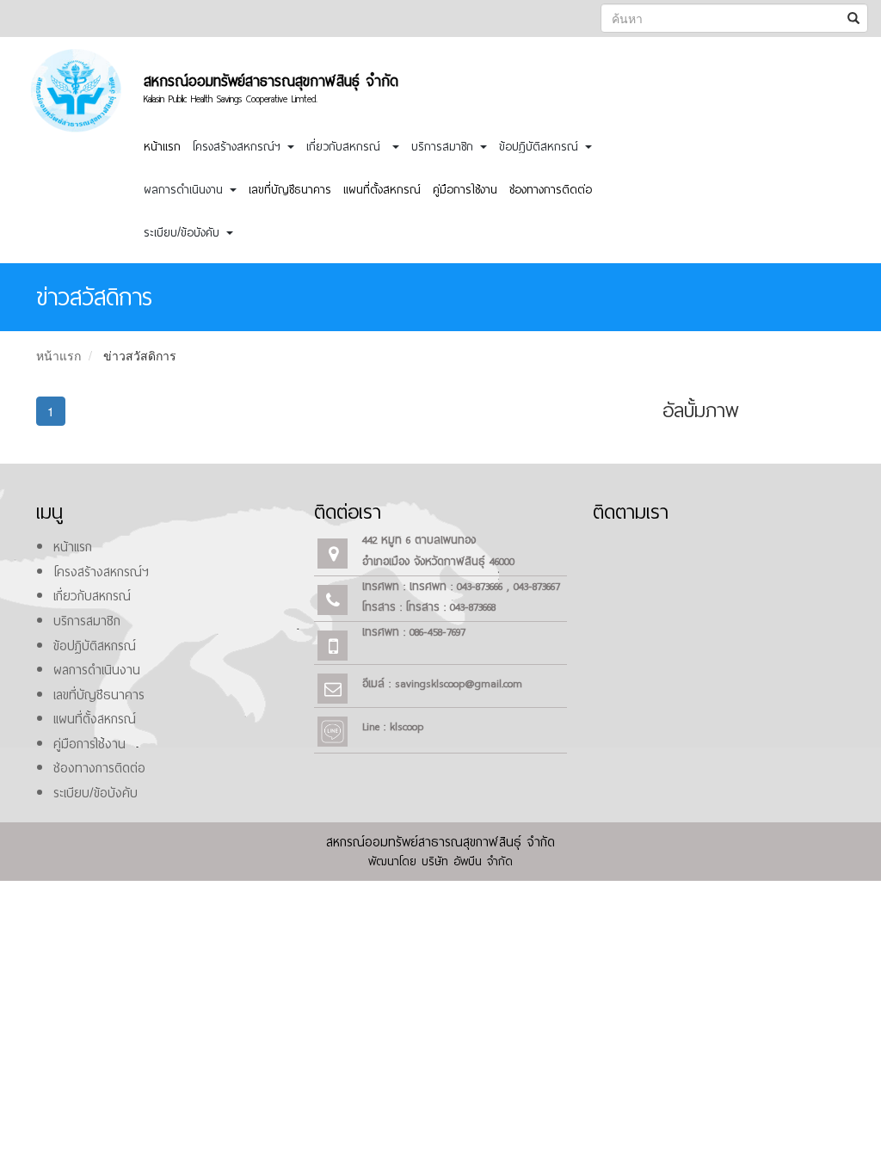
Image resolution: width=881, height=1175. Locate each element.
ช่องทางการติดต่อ (550, 190)
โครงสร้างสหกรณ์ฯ (101, 572)
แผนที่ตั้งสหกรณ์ (382, 190)
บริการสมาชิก (86, 621)
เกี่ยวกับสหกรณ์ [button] (348, 147)
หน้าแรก (162, 147)
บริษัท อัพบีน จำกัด (467, 861)
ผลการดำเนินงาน (96, 670)
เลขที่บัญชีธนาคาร (290, 190)
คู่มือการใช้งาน (465, 190)
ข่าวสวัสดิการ (139, 355)
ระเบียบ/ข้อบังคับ (95, 793)
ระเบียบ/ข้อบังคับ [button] (184, 233)
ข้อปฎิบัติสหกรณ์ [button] (541, 147)
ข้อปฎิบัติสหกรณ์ (94, 646)
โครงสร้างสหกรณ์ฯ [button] (239, 147)
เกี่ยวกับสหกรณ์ (92, 596)
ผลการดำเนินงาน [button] (186, 190)
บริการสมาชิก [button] (444, 147)
